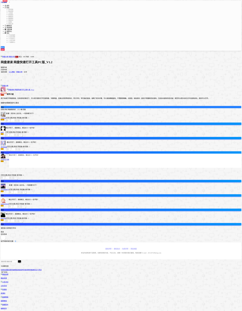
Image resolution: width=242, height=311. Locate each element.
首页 (7, 5)
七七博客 (4, 2)
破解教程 (10, 18)
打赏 (7, 118)
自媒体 (10, 270)
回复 (2, 107)
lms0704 (3, 218)
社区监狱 (12, 40)
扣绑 (2, 270)
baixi (2, 132)
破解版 (15, 270)
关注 (16, 57)
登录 (2, 47)
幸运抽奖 (12, 35)
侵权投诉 (117, 249)
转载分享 (10, 23)
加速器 (6, 270)
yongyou (3, 118)
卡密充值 (9, 29)
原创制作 (10, 14)
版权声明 (108, 249)
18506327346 (5, 159)
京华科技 (4, 147)
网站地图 (134, 249)
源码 (34, 270)
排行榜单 (12, 36)
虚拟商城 (9, 27)
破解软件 (10, 16)
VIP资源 (10, 13)
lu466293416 (5, 204)
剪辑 (31, 270)
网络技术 (10, 20)
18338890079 (5, 189)
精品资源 (10, 11)
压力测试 (39, 270)
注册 (2, 50)
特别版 (24, 270)
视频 (27, 270)
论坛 (7, 7)
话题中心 (9, 31)
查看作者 (4, 67)
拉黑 (2, 109)
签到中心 (12, 38)
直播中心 (12, 42)
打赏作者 (4, 69)
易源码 (10, 22)
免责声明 (125, 249)
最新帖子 (9, 25)
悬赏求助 (10, 9)
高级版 (19, 270)
